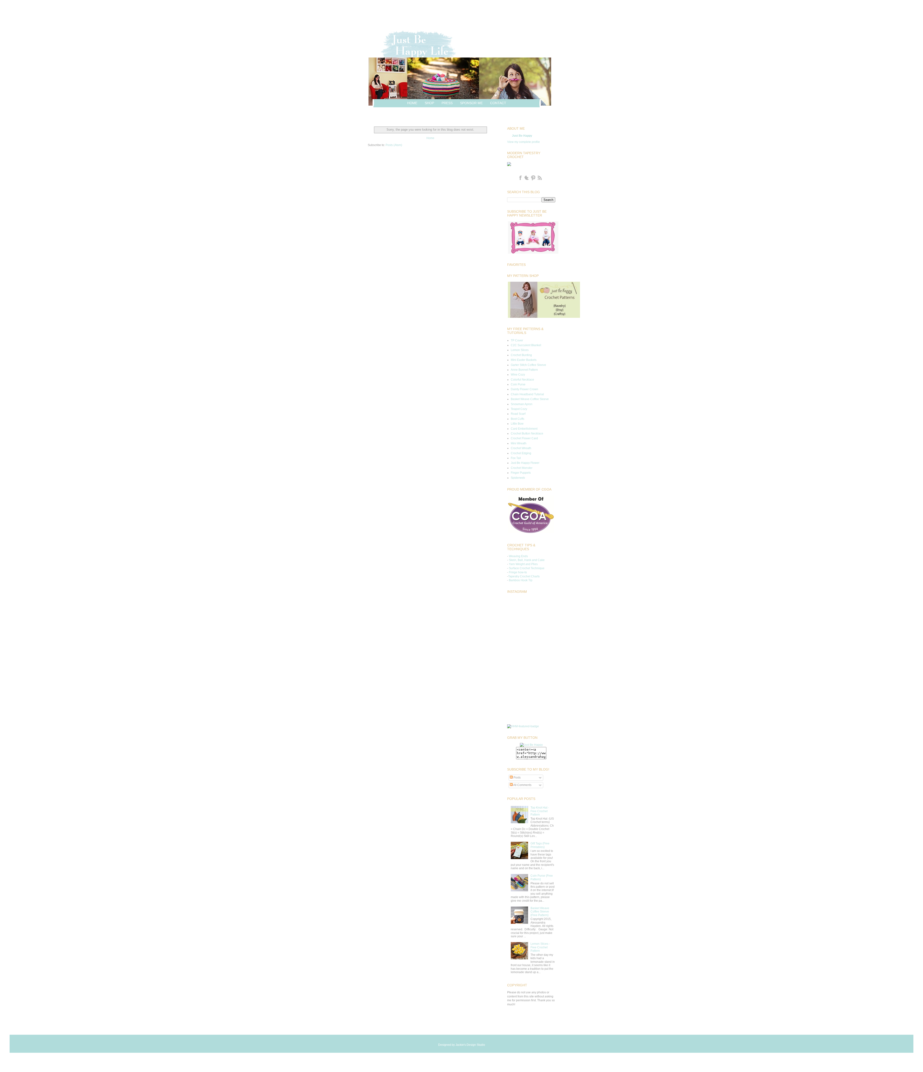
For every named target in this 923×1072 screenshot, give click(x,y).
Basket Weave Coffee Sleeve (530, 399)
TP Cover (517, 340)
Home (412, 103)
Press (447, 103)
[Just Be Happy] (531, 745)
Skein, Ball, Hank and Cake (527, 560)
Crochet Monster (521, 468)
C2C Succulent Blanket (526, 345)
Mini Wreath (518, 443)
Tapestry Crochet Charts (524, 576)
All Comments (522, 785)
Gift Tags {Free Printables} (539, 845)
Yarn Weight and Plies (523, 564)
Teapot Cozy (519, 409)
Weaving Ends (518, 556)
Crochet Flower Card (524, 438)
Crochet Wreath (521, 448)
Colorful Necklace (522, 379)
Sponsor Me (471, 103)
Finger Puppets (521, 472)
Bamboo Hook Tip (520, 580)
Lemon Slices (520, 350)
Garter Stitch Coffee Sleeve (528, 365)
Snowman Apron (521, 404)
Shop (429, 103)
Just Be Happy (522, 135)
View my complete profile (523, 142)
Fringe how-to (518, 572)
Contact (498, 103)
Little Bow (517, 423)
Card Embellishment (524, 428)
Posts (517, 777)
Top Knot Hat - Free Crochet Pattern (539, 811)
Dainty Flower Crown (524, 389)
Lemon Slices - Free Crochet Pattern (540, 947)
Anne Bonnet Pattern (524, 369)
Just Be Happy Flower (525, 463)
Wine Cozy (518, 374)
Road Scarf (518, 413)
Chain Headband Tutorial (527, 394)
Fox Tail (516, 458)
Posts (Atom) (394, 145)
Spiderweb (518, 477)
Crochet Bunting (521, 355)
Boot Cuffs (517, 419)
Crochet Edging (521, 453)
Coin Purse (518, 384)
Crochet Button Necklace (527, 433)
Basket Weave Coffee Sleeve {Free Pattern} (539, 911)
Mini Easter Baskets (523, 360)
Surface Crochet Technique (526, 568)
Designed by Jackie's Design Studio (461, 1044)
